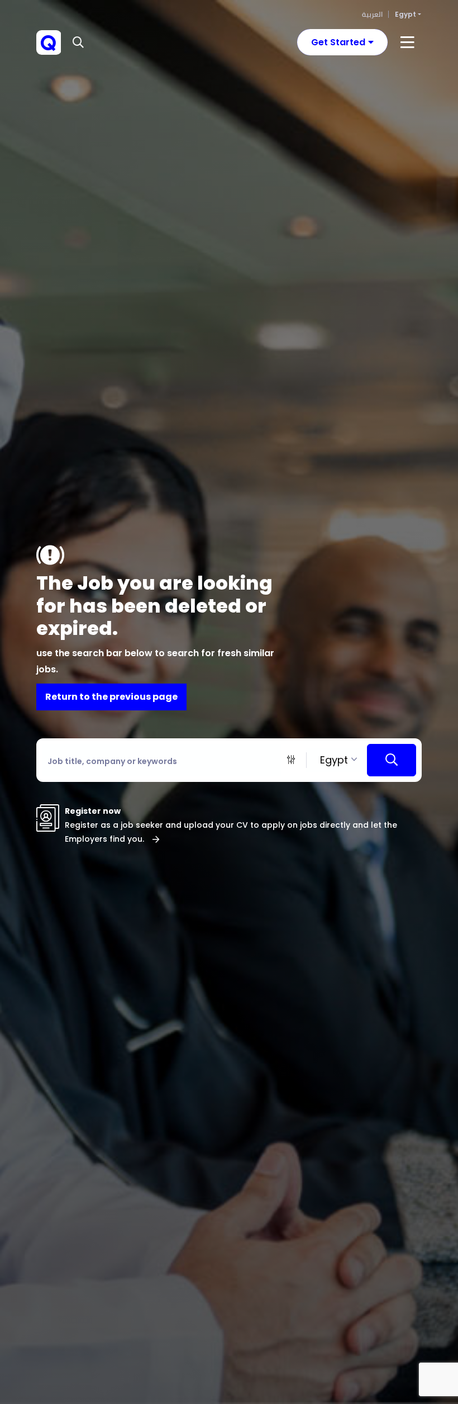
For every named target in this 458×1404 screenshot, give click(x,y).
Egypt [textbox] (334, 760)
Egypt (405, 14)
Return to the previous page (111, 696)
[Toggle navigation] (407, 42)
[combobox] (337, 760)
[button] (80, 42)
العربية (372, 14)
